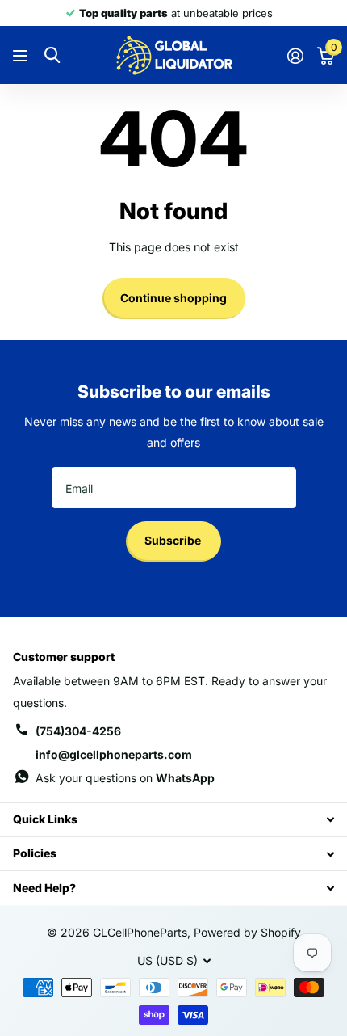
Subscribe (173, 540)
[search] (52, 55)
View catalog (22, 55)
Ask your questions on (125, 778)
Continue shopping (173, 298)
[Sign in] (294, 55)
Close (173, 819)
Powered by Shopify (247, 932)
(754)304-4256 (78, 731)
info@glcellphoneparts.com (114, 754)
